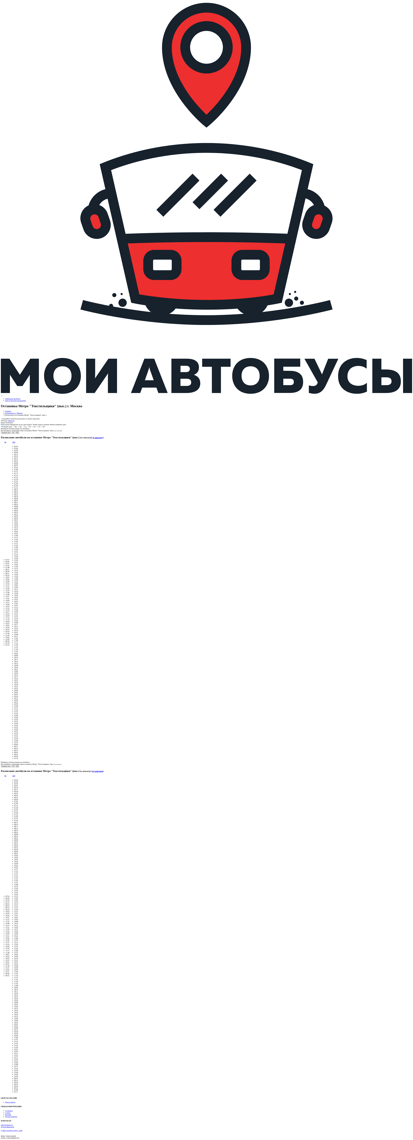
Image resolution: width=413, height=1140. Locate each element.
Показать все (6, 433)
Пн (16, 427)
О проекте (9, 1111)
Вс (44, 427)
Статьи (7, 1113)
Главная (8, 411)
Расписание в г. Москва (13, 413)
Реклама (8, 1115)
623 (17, 433)
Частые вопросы (11, 1117)
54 (13, 433)
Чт (30, 427)
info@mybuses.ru (7, 1125)
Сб (39, 427)
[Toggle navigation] (2, 395)
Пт (35, 427)
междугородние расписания (15, 401)
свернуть (11, 421)
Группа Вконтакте (7, 1127)
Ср (25, 427)
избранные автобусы (12, 399)
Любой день (7, 427)
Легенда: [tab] (7, 421)
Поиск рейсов (10, 1102)
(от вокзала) (98, 771)
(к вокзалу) (98, 437)
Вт (21, 427)
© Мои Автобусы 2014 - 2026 (11, 1130)
